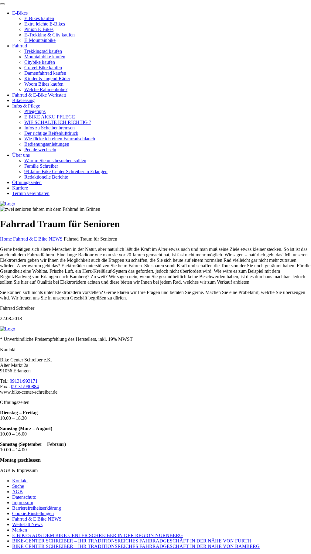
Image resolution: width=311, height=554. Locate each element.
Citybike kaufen (39, 62)
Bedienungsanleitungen (46, 144)
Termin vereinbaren (31, 193)
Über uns (21, 155)
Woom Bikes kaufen (43, 84)
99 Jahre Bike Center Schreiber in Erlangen (66, 171)
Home (6, 238)
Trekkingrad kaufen (43, 51)
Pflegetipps (35, 111)
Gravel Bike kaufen (43, 67)
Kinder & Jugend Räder (47, 78)
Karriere (20, 187)
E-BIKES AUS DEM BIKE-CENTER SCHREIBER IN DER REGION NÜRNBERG (97, 535)
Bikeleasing (23, 100)
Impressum (22, 502)
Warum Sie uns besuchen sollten (55, 160)
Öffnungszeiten (27, 182)
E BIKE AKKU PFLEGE (49, 116)
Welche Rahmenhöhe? (45, 89)
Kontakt (20, 480)
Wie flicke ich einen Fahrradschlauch (59, 138)
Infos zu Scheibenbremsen (49, 127)
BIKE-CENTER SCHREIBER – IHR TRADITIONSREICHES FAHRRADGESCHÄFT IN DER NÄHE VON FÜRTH (131, 540)
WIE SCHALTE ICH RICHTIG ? (57, 122)
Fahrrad (19, 45)
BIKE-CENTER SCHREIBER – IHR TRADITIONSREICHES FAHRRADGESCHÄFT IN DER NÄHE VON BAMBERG (136, 546)
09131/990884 (25, 386)
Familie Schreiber (41, 166)
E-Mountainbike (40, 40)
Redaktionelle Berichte (46, 177)
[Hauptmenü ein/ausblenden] (2, 4)
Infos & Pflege (26, 105)
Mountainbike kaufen (44, 56)
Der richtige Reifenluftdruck (51, 133)
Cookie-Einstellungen (33, 513)
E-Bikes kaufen (39, 18)
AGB (17, 491)
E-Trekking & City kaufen (49, 34)
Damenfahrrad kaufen (45, 73)
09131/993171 (24, 381)
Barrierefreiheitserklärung (36, 508)
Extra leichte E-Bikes (44, 23)
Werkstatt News (27, 524)
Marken (19, 529)
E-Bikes (20, 12)
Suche (18, 486)
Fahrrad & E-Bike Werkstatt (39, 94)
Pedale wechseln (40, 149)
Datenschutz (24, 497)
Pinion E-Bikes (38, 29)
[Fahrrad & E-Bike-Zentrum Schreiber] (155, 329)
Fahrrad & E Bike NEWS (38, 238)
